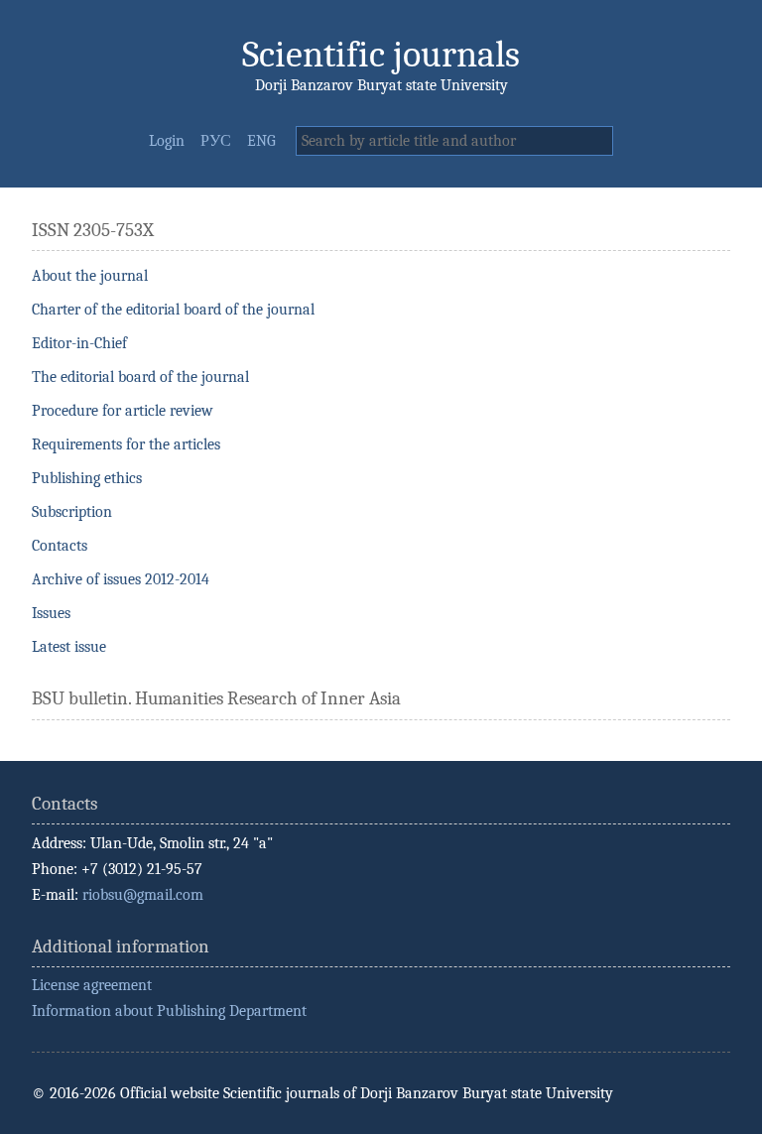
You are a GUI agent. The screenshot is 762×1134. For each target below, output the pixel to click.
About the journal (90, 276)
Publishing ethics (87, 478)
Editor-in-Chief (79, 343)
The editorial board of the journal (140, 377)
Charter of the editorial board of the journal (173, 309)
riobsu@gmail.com (142, 895)
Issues (51, 613)
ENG (261, 141)
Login (167, 141)
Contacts (59, 546)
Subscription (72, 512)
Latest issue (69, 647)
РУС (215, 141)
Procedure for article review (122, 411)
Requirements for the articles (126, 444)
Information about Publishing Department (169, 1011)
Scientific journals (381, 54)
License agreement (92, 985)
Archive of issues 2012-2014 (120, 579)
